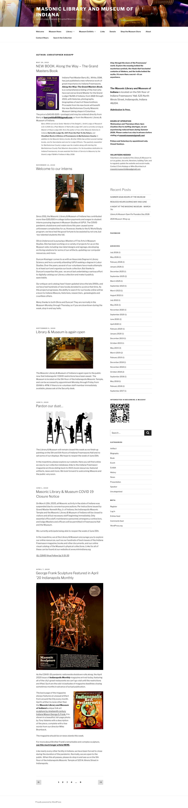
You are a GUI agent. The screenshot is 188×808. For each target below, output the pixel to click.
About (148, 31)
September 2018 (117, 376)
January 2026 (115, 267)
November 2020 (117, 310)
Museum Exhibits (86, 31)
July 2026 (114, 252)
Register (113, 506)
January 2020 (116, 334)
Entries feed (115, 516)
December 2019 (117, 338)
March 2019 (115, 353)
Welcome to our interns (54, 169)
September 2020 (117, 314)
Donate (113, 31)
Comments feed (117, 521)
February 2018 (116, 386)
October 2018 (116, 372)
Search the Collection (62, 38)
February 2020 (116, 329)
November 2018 (117, 367)
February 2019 (116, 357)
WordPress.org (116, 526)
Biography (114, 453)
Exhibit (113, 468)
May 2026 (114, 257)
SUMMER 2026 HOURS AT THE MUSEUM (127, 197)
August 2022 (115, 295)
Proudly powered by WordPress (48, 802)
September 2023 (117, 286)
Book (112, 458)
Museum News (55, 31)
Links (102, 31)
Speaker (113, 487)
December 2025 (117, 271)
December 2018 (117, 362)
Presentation (115, 482)
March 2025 (115, 281)
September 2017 (117, 391)
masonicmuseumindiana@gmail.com (125, 169)
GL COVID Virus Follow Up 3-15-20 (52, 555)
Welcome (40, 31)
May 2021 (114, 305)
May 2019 (114, 348)
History (113, 472)
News (112, 477)
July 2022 (114, 300)
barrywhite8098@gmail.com (58, 117)
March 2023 (115, 290)
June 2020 (114, 319)
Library (69, 31)
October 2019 (116, 343)
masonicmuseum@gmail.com (131, 135)
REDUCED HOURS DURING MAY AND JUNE (128, 202)
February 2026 (116, 262)
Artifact (113, 448)
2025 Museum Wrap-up (120, 219)
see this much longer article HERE (52, 745)
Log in (112, 511)
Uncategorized (116, 491)
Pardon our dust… (49, 406)
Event (112, 463)
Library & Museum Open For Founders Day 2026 (130, 214)
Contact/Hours (42, 38)
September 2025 (117, 276)
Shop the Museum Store (131, 31)
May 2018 (114, 381)
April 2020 (114, 324)
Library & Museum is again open (60, 332)
